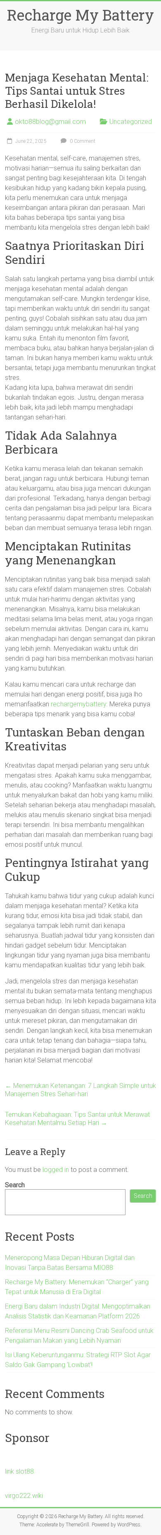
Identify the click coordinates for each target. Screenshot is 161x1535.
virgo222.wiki (24, 1496)
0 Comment (82, 141)
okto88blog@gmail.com (50, 122)
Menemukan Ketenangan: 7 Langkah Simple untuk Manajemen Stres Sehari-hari (80, 1090)
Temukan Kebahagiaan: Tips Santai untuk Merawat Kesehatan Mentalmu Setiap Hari (77, 1119)
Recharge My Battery (80, 15)
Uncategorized (130, 122)
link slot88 (19, 1471)
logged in (56, 1170)
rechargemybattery (78, 704)
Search (15, 1185)
